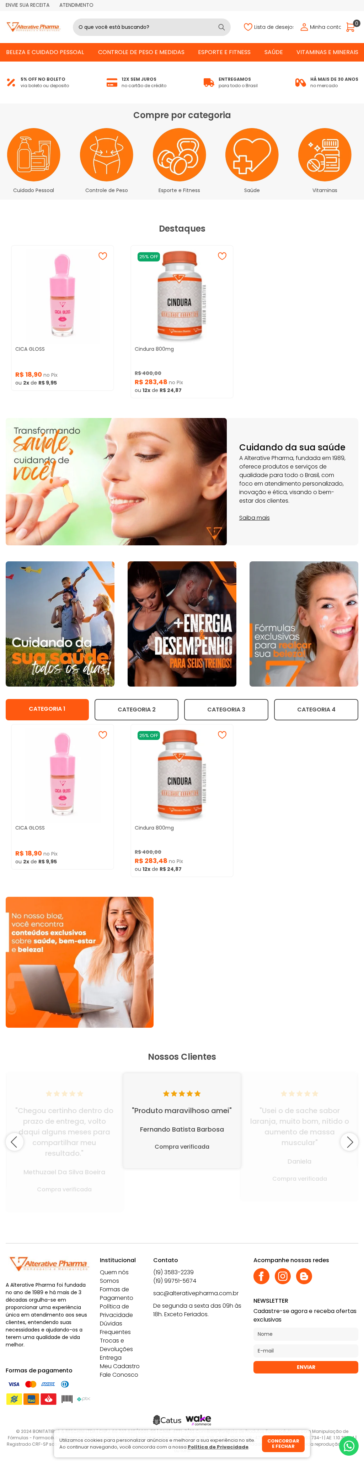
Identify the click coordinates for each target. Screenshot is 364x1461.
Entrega (111, 1358)
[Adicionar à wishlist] (102, 256)
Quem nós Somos (114, 1276)
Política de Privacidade (116, 1310)
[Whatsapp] (349, 1446)
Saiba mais (254, 518)
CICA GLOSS (30, 349)
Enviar (306, 1367)
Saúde (273, 52)
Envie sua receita (27, 5)
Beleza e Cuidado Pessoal (45, 52)
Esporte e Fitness (224, 52)
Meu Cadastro (120, 1366)
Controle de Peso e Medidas (141, 52)
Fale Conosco (119, 1375)
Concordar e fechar (283, 1444)
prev (14, 1142)
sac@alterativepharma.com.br (196, 1293)
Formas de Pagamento (116, 1293)
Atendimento (76, 5)
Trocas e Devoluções (116, 1344)
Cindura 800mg (154, 349)
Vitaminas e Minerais (327, 52)
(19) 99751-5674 (174, 1281)
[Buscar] (221, 27)
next (349, 1142)
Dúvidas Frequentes (115, 1327)
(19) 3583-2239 (173, 1272)
